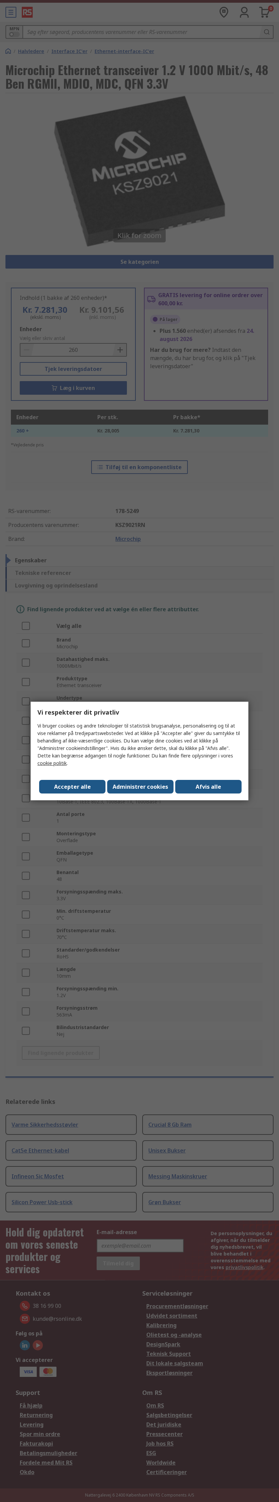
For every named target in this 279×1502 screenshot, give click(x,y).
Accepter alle (72, 786)
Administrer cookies (140, 786)
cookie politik (52, 763)
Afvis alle (208, 786)
